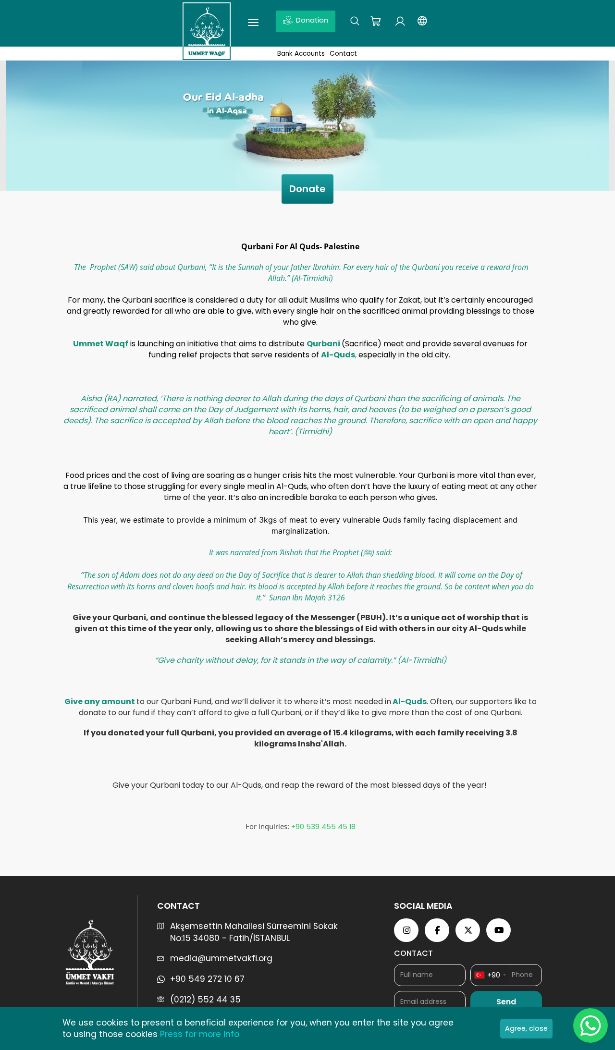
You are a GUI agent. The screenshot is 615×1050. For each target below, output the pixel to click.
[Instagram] (407, 930)
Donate (307, 188)
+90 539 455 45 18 (322, 826)
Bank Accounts (301, 53)
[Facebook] (437, 930)
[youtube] (499, 930)
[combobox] (490, 975)
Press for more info (199, 1034)
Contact (343, 53)
